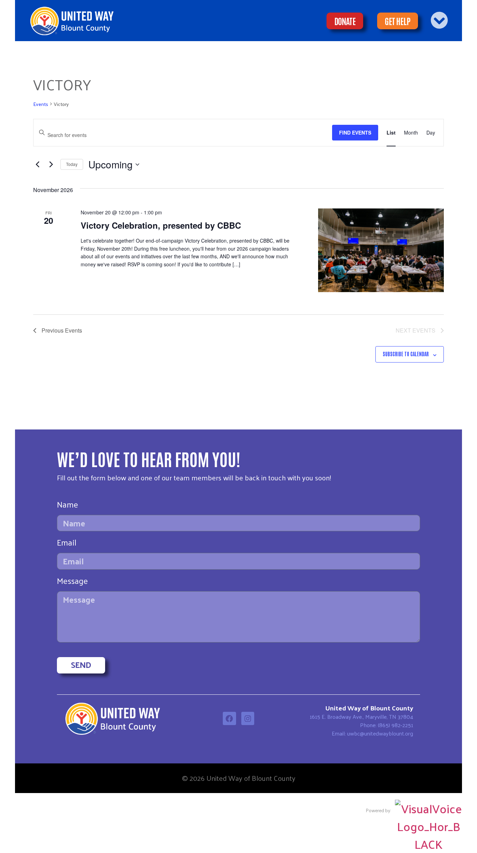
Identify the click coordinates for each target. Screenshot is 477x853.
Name (67, 506)
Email (66, 544)
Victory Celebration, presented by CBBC (161, 225)
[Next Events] (51, 164)
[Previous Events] (37, 164)
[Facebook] (229, 718)
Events (40, 104)
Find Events (355, 132)
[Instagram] (248, 718)
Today (72, 164)
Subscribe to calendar (406, 354)
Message (72, 582)
